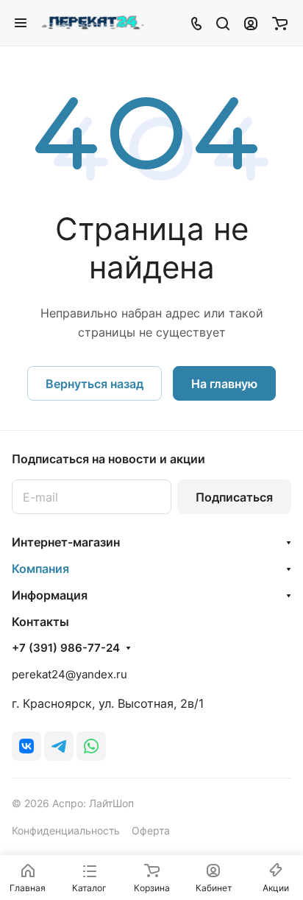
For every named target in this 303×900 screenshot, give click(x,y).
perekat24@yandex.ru (69, 674)
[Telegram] (59, 746)
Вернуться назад (94, 383)
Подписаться (234, 497)
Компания (40, 568)
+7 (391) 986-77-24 (66, 648)
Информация (50, 595)
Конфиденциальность (66, 830)
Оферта (151, 830)
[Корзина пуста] (280, 22)
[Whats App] (91, 746)
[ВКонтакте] (26, 746)
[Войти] (250, 22)
